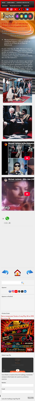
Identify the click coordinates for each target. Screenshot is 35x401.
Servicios (5, 5)
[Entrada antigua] (29, 275)
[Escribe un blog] (6, 223)
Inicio (3, 2)
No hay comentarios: (29, 28)
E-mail (3, 389)
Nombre (4, 382)
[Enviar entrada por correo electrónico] (3, 218)
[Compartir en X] (8, 223)
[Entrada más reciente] (5, 275)
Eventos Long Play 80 (23, 2)
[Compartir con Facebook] (10, 223)
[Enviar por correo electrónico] (5, 223)
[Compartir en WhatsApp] (7, 221)
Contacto (26, 5)
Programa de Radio (15, 5)
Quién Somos (11, 2)
